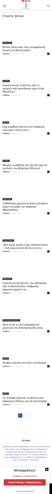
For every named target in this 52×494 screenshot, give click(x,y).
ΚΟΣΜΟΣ (6, 81)
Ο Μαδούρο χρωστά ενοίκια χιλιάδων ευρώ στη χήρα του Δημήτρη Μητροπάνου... (25, 206)
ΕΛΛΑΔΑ (5, 122)
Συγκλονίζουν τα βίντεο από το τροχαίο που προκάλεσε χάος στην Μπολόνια (23, 88)
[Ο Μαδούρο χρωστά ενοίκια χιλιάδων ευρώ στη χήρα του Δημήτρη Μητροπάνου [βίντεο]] (26, 188)
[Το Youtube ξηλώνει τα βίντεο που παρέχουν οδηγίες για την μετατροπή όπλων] (26, 383)
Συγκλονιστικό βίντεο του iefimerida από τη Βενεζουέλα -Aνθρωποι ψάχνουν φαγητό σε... (24, 286)
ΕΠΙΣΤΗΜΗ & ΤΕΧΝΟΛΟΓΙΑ (11, 320)
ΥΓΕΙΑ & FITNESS (8, 240)
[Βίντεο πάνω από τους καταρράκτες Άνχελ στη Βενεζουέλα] (26, 32)
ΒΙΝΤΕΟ (5, 358)
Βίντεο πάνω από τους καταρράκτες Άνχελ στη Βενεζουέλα (24, 49)
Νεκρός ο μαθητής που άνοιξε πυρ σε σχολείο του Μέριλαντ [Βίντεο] (25, 167)
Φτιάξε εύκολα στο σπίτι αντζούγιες (24, 362)
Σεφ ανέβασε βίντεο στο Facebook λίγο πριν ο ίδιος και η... (23, 128)
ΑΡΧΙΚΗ (5, 12)
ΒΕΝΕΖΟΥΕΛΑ (7, 43)
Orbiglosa (6, 54)
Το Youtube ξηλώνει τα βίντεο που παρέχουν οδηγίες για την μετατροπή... (25, 399)
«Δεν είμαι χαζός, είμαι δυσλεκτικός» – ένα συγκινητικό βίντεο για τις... (25, 246)
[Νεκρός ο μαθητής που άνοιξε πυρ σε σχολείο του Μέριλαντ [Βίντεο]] (26, 150)
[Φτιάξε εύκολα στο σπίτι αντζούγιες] (26, 348)
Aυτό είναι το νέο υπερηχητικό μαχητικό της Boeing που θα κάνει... (24, 326)
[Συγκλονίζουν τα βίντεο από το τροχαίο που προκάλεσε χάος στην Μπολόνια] (26, 70)
